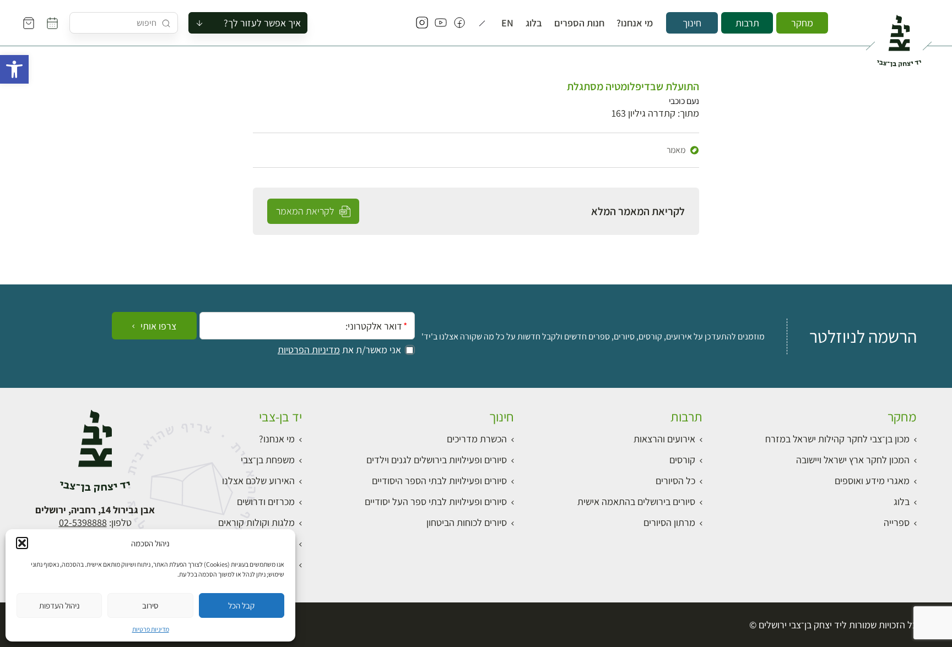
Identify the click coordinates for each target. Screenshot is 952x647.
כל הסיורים (675, 480)
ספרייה (897, 522)
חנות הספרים (579, 23)
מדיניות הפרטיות (309, 350)
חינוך (692, 23)
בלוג (534, 23)
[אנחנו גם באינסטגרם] (422, 23)
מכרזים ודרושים (266, 501)
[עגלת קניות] (28, 23)
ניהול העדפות (59, 605)
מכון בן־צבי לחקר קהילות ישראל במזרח (837, 438)
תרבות (747, 23)
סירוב (150, 605)
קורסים (682, 459)
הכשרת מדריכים (477, 438)
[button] (14, 69)
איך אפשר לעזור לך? (262, 23)
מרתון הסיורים (669, 522)
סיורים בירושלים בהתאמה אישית (636, 501)
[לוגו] (898, 36)
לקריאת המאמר (306, 211)
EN (507, 23)
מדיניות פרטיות (150, 629)
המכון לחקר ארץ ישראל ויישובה (853, 459)
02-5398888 (83, 522)
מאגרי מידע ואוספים (872, 480)
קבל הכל (241, 605)
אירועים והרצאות (664, 438)
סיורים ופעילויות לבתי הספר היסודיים (439, 480)
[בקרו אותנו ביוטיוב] (440, 23)
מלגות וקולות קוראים (256, 522)
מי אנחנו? (634, 23)
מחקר (802, 23)
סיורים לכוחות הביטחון (466, 522)
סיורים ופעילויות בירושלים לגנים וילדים (436, 459)
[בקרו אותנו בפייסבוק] (459, 23)
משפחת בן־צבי (268, 459)
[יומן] (52, 23)
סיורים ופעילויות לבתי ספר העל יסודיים (436, 501)
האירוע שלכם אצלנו (258, 480)
